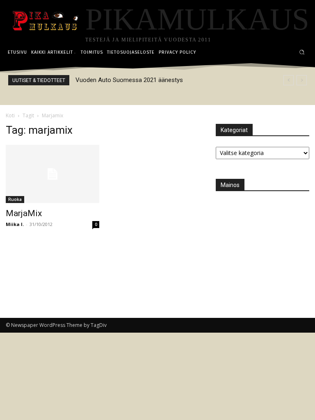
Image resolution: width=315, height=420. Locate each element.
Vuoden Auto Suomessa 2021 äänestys (129, 80)
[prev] (288, 80)
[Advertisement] (265, 243)
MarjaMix (24, 213)
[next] (302, 80)
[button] (302, 52)
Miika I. (15, 224)
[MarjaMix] (52, 174)
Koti (10, 115)
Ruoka (15, 199)
